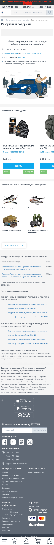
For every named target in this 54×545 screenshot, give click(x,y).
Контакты (6, 518)
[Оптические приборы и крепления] (40, 220)
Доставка (6, 488)
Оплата (5, 485)
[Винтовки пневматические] (40, 198)
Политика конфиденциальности (14, 513)
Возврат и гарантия (10, 491)
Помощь (5, 494)
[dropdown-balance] (49, 541)
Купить (18, 166)
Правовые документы (11, 521)
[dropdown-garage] (14, 541)
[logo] (6, 12)
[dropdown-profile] (26, 541)
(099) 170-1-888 (12, 456)
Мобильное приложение (12, 497)
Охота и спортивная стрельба (17, 20)
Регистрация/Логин (36, 472)
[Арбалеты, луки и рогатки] (14, 198)
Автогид (5, 527)
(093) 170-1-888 (12, 459)
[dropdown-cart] (38, 541)
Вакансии (6, 530)
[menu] (4, 541)
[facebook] (4, 442)
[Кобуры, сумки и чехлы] (14, 220)
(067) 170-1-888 (12, 452)
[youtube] (21, 442)
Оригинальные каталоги (12, 481)
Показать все (11, 245)
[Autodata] (38, 524)
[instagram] (13, 442)
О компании (7, 509)
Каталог (5, 472)
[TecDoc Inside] (38, 510)
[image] (18, 127)
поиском (21, 57)
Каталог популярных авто (12, 475)
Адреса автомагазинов (16, 463)
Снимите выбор (11, 53)
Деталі (27, 3)
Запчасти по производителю (14, 478)
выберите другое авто (31, 53)
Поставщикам (8, 524)
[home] (2, 20)
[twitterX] (30, 442)
